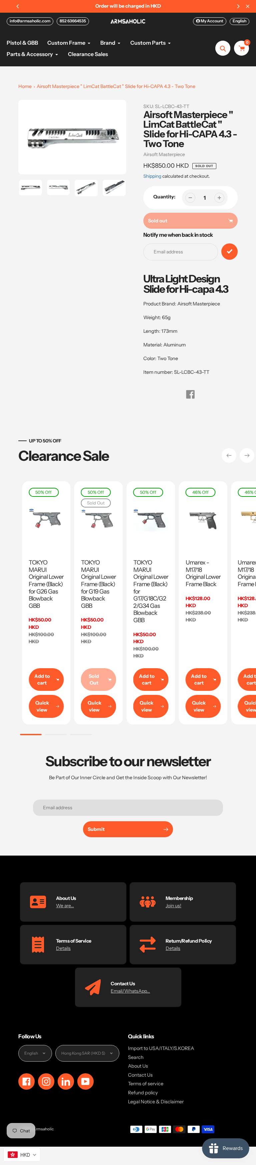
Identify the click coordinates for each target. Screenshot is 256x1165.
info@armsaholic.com (30, 20)
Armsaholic (43, 1129)
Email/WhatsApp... (130, 991)
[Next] (238, 6)
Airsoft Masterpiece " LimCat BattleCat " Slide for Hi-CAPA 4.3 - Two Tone (116, 86)
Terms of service (145, 1084)
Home (25, 86)
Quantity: (164, 197)
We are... (65, 906)
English (239, 20)
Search (136, 1057)
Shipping (152, 176)
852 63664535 (73, 20)
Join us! (173, 906)
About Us (138, 1066)
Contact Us (140, 1075)
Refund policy (143, 1093)
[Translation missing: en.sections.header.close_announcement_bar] (247, 6)
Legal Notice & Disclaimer (156, 1102)
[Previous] (18, 6)
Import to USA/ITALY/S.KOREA (161, 1048)
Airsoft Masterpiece (164, 154)
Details (63, 948)
